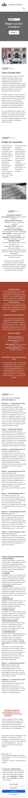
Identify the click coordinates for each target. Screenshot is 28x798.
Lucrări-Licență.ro (15, 5)
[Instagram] (4, 753)
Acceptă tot (13, 791)
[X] (10, 753)
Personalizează (13, 784)
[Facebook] (2, 753)
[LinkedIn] (7, 753)
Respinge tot (13, 788)
